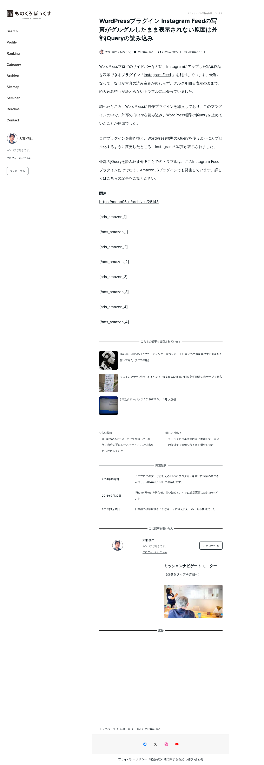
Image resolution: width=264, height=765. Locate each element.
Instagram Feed (157, 75)
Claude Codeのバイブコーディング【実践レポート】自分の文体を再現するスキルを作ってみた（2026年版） (171, 357)
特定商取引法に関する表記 (166, 759)
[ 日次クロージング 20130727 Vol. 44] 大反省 (148, 399)
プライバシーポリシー (132, 759)
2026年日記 (145, 52)
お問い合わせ (195, 759)
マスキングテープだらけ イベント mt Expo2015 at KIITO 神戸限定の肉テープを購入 (171, 376)
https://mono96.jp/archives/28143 (129, 202)
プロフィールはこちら (19, 158)
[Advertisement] (161, 675)
